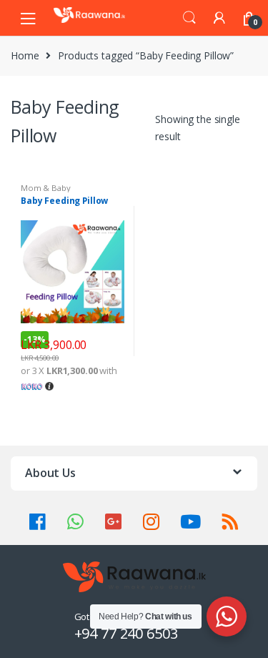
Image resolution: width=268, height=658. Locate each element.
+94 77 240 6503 (126, 633)
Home (25, 55)
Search (189, 18)
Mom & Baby (46, 187)
